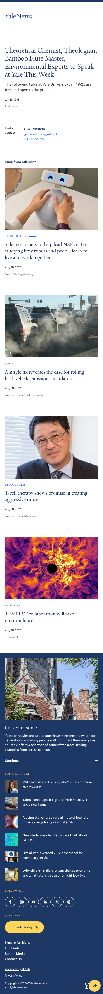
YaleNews (18, 17)
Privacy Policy (13, 975)
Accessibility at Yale (17, 969)
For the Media (15, 953)
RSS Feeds (12, 948)
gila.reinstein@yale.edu (41, 134)
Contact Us (13, 958)
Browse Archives (17, 942)
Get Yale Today (21, 927)
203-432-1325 (34, 139)
